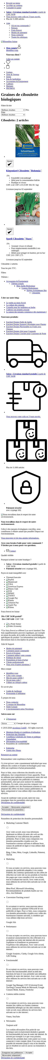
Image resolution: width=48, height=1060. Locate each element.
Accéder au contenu (14, 5)
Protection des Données (15, 734)
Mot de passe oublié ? (15, 678)
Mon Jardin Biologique (25, 286)
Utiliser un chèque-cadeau (16, 682)
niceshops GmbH (19, 728)
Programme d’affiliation (15, 693)
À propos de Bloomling (15, 704)
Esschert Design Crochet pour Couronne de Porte (26, 333)
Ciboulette (36, 293)
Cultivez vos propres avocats (17, 310)
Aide (8, 23)
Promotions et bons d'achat (17, 660)
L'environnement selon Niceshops (20, 709)
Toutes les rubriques (19, 37)
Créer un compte (13, 59)
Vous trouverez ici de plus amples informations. (20, 538)
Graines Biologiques (30, 288)
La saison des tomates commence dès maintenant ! (26, 312)
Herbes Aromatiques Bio (37, 290)
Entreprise (10, 748)
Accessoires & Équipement (17, 281)
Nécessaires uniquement (20, 807)
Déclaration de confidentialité (13, 802)
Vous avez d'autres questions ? (18, 664)
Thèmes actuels (17, 283)
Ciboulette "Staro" (19, 238)
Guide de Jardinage (14, 691)
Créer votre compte (14, 675)
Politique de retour (13, 658)
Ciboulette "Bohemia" (24, 170)
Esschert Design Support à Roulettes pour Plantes (26, 324)
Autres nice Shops (13, 750)
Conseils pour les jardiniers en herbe (20, 307)
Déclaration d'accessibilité (16, 741)
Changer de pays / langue (26, 723)
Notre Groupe (11, 707)
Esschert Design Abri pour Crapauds (21, 331)
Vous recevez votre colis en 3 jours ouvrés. (23, 17)
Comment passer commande (17, 651)
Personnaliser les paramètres (13, 810)
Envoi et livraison (13, 653)
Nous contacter (17, 35)
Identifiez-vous (12, 50)
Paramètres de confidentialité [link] (17, 744)
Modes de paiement (19, 32)
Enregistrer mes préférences (12, 1053)
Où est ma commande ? (20, 26)
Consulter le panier (13, 8)
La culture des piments (15, 305)
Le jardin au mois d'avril (16, 303)
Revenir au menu (13, 3)
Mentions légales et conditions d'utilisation (23, 732)
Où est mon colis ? (13, 680)
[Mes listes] (8, 63)
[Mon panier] (26, 66)
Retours (14, 28)
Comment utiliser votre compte (18, 655)
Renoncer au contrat (9, 755)
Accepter (5, 807)
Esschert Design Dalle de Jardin (19, 322)
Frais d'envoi (16, 30)
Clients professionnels (15, 662)
